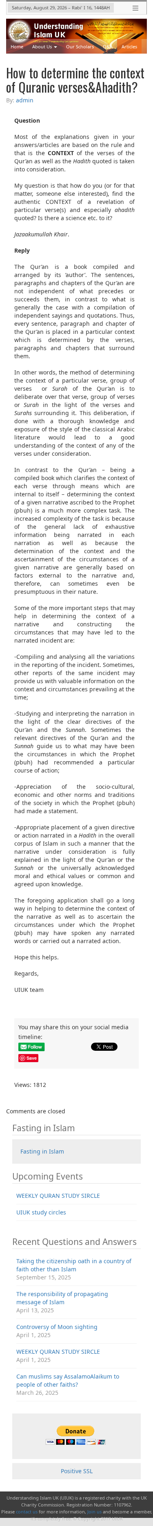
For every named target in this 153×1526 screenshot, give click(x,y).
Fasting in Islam (42, 1151)
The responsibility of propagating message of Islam (62, 1298)
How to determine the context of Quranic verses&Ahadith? (75, 79)
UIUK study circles (41, 1212)
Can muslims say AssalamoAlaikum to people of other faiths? (67, 1380)
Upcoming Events (29, 61)
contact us (27, 1512)
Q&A (108, 46)
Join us (94, 1512)
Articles (129, 46)
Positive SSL (77, 1471)
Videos (64, 61)
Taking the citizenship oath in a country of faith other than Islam (73, 1265)
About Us (42, 46)
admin (24, 100)
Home (17, 46)
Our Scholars (80, 46)
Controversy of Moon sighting (57, 1327)
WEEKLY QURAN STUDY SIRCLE (58, 1195)
